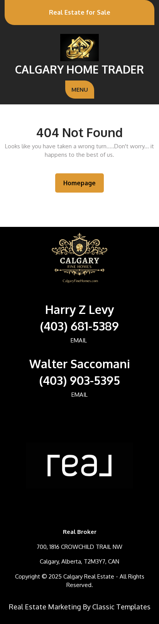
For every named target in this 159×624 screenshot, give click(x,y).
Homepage (82, 183)
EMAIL (79, 340)
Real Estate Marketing (45, 606)
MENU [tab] (79, 89)
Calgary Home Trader (79, 69)
